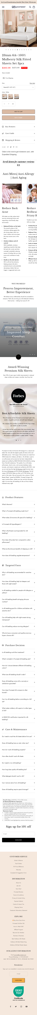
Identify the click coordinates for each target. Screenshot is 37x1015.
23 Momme (19, 469)
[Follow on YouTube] (26, 1007)
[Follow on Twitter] (16, 1007)
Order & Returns (18, 860)
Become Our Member (18, 933)
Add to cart (18, 112)
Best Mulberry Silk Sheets (18, 939)
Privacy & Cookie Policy (18, 898)
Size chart (32, 83)
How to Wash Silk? (18, 926)
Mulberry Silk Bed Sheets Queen (18, 945)
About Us (18, 883)
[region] (18, 332)
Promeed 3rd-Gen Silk (18, 923)
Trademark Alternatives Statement (18, 910)
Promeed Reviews (18, 892)
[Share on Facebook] (8, 147)
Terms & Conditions (18, 895)
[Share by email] (16, 147)
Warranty (18, 870)
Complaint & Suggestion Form (18, 873)
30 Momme (26, 471)
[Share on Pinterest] (13, 147)
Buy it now (18, 118)
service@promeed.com (20, 955)
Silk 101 (19, 886)
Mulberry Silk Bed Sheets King (19, 942)
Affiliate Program (18, 930)
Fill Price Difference (18, 867)
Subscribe (18, 840)
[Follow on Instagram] (21, 1007)
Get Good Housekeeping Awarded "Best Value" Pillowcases (18, 2)
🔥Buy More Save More (18, 920)
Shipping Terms (18, 907)
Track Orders (18, 863)
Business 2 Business (18, 936)
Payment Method (18, 901)
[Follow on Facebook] (10, 1007)
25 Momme (10, 471)
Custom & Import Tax (18, 904)
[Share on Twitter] (11, 147)
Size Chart (18, 889)
